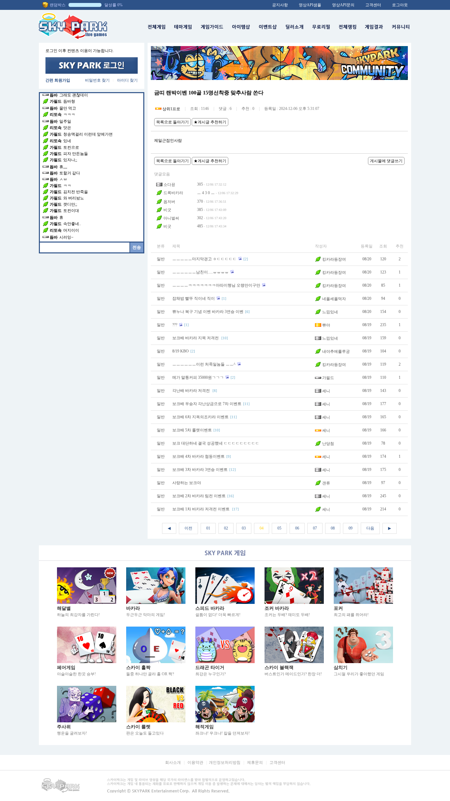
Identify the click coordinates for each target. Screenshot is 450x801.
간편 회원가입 (57, 80)
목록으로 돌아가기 (172, 122)
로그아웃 (400, 5)
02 (226, 528)
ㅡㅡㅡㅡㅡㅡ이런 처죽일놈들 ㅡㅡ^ (204, 364)
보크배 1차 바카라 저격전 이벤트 (201, 509)
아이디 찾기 (127, 80)
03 (244, 528)
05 (279, 528)
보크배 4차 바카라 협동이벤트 (198, 456)
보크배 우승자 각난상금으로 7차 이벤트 (206, 403)
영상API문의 (343, 5)
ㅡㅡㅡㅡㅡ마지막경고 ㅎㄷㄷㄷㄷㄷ (204, 259)
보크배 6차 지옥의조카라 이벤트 (200, 417)
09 (350, 528)
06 (297, 528)
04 (262, 528)
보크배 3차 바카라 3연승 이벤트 (200, 469)
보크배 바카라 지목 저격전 (196, 338)
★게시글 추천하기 (210, 122)
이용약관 (195, 762)
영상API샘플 (310, 5)
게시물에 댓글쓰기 (386, 161)
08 (333, 528)
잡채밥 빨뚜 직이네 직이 (193, 298)
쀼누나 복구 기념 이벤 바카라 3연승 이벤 (207, 311)
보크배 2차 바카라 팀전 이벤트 (199, 496)
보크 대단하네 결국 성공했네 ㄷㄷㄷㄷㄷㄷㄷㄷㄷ (215, 443)
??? (174, 325)
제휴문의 (255, 762)
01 (208, 528)
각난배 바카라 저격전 (191, 390)
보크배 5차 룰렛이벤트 (192, 430)
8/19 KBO (180, 351)
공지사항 (280, 5)
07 (315, 528)
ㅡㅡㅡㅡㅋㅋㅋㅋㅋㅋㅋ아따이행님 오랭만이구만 (216, 285)
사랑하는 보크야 (186, 482)
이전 (188, 528)
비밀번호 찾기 (97, 80)
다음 (370, 528)
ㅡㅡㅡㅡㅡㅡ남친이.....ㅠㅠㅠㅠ (200, 272)
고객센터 (373, 5)
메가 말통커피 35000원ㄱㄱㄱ (198, 377)
